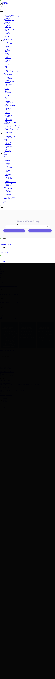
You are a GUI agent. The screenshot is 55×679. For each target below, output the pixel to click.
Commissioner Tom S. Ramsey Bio (10, 29)
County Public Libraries (9, 75)
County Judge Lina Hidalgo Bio (10, 15)
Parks (6, 21)
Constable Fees (8, 101)
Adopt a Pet (5, 86)
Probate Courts (8, 121)
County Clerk (7, 107)
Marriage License (8, 57)
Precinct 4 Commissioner (7, 34)
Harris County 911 (8, 195)
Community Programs (8, 24)
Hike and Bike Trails (8, 32)
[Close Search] (0, 205)
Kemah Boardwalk (8, 176)
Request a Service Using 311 (14, 230)
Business (3, 133)
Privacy (5, 200)
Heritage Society (8, 164)
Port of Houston (8, 149)
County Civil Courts (8, 114)
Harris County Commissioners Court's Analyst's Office (13, 125)
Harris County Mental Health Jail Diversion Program (13, 127)
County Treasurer (8, 96)
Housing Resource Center (9, 64)
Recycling (7, 62)
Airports (7, 159)
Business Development (9, 148)
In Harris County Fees (10, 102)
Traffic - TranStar (8, 67)
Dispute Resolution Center (9, 108)
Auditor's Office (8, 94)
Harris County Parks (6, 179)
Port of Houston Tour (8, 177)
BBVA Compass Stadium (9, 167)
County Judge (6, 14)
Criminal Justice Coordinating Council (11, 105)
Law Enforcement (6, 98)
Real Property (7, 147)
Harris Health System (8, 70)
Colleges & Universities (9, 74)
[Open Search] (2, 4)
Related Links (7, 42)
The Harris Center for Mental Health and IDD (12, 71)
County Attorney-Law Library (8, 142)
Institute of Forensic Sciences (9, 128)
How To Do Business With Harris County (11, 136)
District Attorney (8, 109)
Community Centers (8, 27)
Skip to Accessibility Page (5, 3)
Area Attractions (6, 171)
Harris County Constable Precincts (10, 99)
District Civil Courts (8, 117)
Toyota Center (7, 169)
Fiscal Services (6, 93)
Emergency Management (9, 194)
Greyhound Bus (8, 160)
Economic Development (7, 150)
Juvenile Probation (8, 111)
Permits (7, 61)
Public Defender (8, 113)
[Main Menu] (1, 4)
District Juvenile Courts (9, 120)
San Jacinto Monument (9, 178)
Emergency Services (6, 193)
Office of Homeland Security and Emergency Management (13, 16)
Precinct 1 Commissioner (7, 19)
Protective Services (8, 80)
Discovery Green (8, 173)
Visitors (3, 153)
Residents (3, 40)
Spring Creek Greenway (9, 184)
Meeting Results (8, 90)
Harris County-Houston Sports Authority (11, 166)
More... (6, 158)
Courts (6, 51)
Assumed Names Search (9, 146)
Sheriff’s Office (8, 49)
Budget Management (8, 95)
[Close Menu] (0, 9)
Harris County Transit (8, 68)
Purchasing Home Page (9, 137)
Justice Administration (7, 104)
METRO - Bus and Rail (9, 161)
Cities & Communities (7, 156)
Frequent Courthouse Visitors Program (11, 122)
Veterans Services (8, 82)
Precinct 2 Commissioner (7, 23)
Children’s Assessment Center (10, 78)
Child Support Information (9, 56)
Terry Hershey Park (8, 185)
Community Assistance (9, 35)
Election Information (8, 45)
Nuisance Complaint (8, 60)
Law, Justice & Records (7, 50)
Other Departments (6, 123)
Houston (7, 157)
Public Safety (5, 47)
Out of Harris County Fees (10, 103)
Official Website (8, 18)
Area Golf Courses (8, 170)
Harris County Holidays (9, 43)
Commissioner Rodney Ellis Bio (10, 20)
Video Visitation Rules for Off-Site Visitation (10, 197)
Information (5, 41)
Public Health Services (9, 72)
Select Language (4, 2)
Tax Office (7, 97)
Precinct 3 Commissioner (7, 28)
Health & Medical (6, 69)
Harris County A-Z (8, 92)
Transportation (6, 65)
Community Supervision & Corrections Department (12, 106)
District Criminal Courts (9, 118)
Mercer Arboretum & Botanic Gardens (11, 183)
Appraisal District (8, 59)
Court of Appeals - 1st (8, 116)
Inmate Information (8, 58)
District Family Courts (9, 119)
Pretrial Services (8, 112)
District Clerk (7, 55)
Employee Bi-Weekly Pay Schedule (8, 198)
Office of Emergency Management (10, 130)
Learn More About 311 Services (40, 230)
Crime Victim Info (8, 53)
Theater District (8, 163)
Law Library (7, 54)
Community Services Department (10, 124)
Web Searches (7, 145)
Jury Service (7, 52)
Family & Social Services (7, 77)
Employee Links (6, 199)
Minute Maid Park (8, 168)
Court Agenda (6, 88)
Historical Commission (9, 84)
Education (5, 73)
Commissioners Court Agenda (6, 13)
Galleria (7, 175)
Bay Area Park (7, 186)
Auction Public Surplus (9, 135)
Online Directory (8, 44)
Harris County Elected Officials (8, 39)
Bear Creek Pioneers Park (9, 181)
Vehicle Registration (8, 63)
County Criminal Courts (9, 115)
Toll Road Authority (8, 66)
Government (3, 87)
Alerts (3, 202)
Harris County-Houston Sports (10, 83)
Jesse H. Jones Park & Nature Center (11, 182)
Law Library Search (8, 144)
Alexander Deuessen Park (9, 180)
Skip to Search (4, 1)
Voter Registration (8, 46)
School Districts (8, 76)
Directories (5, 91)
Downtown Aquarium (8, 174)
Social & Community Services (10, 81)
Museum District (8, 85)
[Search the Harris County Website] (48, 226)
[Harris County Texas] (27, 217)
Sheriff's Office (8, 100)
